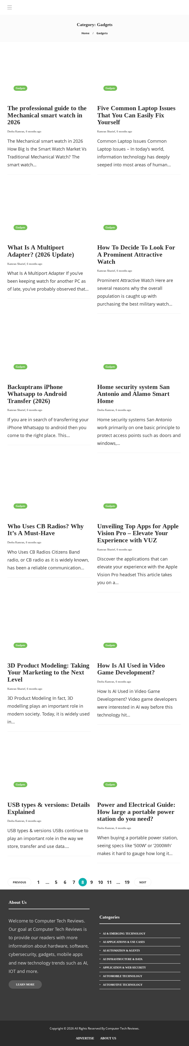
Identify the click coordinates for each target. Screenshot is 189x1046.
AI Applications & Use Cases (124, 941)
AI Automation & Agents (121, 950)
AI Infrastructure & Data (122, 959)
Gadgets (20, 88)
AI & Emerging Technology (124, 933)
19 (127, 882)
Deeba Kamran (15, 131)
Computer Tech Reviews (122, 1028)
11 (109, 882)
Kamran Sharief (106, 131)
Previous (19, 882)
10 (100, 882)
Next (142, 882)
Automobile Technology (122, 976)
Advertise (85, 1038)
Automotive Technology (122, 984)
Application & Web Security (124, 967)
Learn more (25, 984)
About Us (108, 1038)
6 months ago (33, 131)
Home (85, 33)
